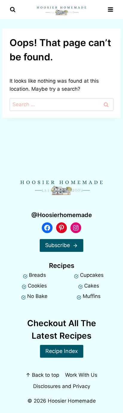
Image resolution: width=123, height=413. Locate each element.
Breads (37, 275)
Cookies (37, 286)
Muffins (92, 296)
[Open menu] (110, 9)
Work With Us (81, 375)
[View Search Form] (12, 9)
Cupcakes (92, 275)
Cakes (91, 286)
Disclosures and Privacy (61, 386)
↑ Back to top (42, 375)
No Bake (37, 296)
